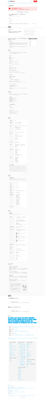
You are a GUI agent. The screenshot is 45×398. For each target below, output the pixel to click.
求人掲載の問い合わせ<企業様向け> (23, 395)
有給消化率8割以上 (20, 370)
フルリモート (35, 319)
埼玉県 (21, 347)
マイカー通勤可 (20, 376)
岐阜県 (21, 353)
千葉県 (22, 347)
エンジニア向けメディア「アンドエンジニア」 (32, 388)
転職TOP (8, 338)
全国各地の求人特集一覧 (29, 362)
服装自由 (19, 375)
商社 (27, 347)
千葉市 (23, 349)
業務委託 (11, 360)
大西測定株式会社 (30, 338)
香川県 (22, 361)
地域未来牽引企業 (14, 319)
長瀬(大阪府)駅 (22, 331)
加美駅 (27, 331)
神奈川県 (21, 348)
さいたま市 (21, 349)
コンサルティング (28, 353)
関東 (27, 319)
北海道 (19, 343)
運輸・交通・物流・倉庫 (29, 355)
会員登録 (35, 1)
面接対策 (19, 388)
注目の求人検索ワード (15, 322)
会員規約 (9, 395)
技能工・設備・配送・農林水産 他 (19, 338)
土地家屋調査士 (23, 319)
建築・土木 (11, 353)
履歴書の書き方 (9, 387)
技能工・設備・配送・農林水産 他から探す (13, 338)
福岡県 (21, 363)
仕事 (17, 388)
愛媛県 (24, 361)
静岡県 (22, 353)
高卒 (27, 367)
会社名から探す (28, 360)
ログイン (32, 1)
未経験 (31, 322)
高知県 (21, 362)
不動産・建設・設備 (28, 354)
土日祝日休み (35, 322)
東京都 (24, 347)
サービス (27, 348)
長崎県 (24, 363)
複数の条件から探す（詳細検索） (30, 361)
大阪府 (15, 329)
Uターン (24, 387)
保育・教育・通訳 (11, 348)
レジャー (27, 349)
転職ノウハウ (22, 388)
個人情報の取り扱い (12, 395)
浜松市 (22, 355)
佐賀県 (22, 363)
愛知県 (24, 353)
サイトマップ (16, 395)
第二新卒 (29, 322)
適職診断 (15, 388)
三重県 (21, 354)
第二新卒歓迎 (20, 368)
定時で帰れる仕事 (10, 322)
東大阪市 (17, 329)
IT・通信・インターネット (29, 343)
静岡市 (21, 355)
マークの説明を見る (26, 172)
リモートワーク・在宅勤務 (24, 322)
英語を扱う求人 (13, 393)
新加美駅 (25, 331)
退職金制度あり (20, 374)
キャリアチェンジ (19, 319)
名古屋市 (24, 355)
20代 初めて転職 (30, 319)
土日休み (27, 365)
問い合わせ (19, 395)
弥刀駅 (20, 331)
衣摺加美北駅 (16, 331)
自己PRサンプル (17, 387)
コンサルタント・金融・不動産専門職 (13, 349)
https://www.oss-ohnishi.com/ (18, 206)
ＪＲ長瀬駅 (18, 331)
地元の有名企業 (10, 319)
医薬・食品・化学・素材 (12, 354)
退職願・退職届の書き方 (10, 388)
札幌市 (21, 343)
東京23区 (25, 349)
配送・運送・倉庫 (24, 338)
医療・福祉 (11, 347)
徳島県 (21, 361)
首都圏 (19, 347)
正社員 (19, 322)
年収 (13, 388)
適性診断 (22, 387)
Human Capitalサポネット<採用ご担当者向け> (31, 395)
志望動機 (20, 387)
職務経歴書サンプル (13, 387)
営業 (10, 343)
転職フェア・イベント (26, 388)
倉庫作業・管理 (27, 338)
